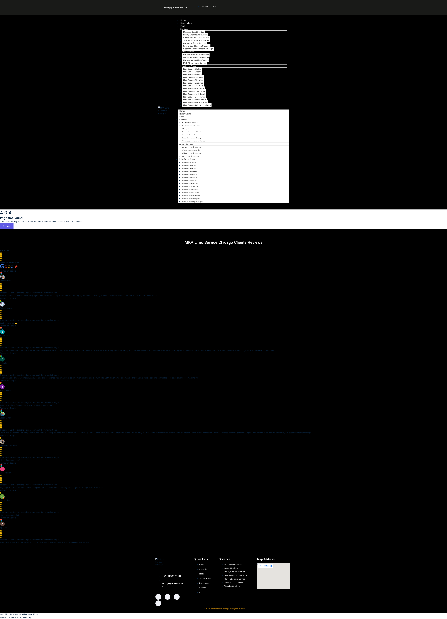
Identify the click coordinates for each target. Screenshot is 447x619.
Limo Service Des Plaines (194, 97)
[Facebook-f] (158, 597)
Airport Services (187, 52)
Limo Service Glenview (193, 80)
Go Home (6, 226)
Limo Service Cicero (192, 72)
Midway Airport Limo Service (196, 60)
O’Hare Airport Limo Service (195, 57)
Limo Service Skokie (192, 69)
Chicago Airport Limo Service (196, 37)
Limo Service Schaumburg (194, 99)
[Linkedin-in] (275, 10)
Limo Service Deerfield (193, 86)
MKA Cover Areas (188, 66)
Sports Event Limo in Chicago (196, 46)
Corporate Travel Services (194, 43)
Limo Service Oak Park (193, 77)
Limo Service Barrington (193, 88)
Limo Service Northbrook (194, 94)
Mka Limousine (25, 614)
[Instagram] (266, 4)
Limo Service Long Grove (194, 91)
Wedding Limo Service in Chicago (198, 49)
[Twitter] (275, 4)
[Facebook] (258, 4)
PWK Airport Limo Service (194, 63)
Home (183, 20)
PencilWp (27, 617)
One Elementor (13, 617)
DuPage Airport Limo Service (196, 54)
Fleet (182, 26)
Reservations (186, 23)
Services (184, 29)
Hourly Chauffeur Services (195, 35)
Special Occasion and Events (196, 40)
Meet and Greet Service (193, 32)
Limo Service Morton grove (195, 102)
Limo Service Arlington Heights (197, 105)
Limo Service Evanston (193, 83)
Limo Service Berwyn (192, 74)
